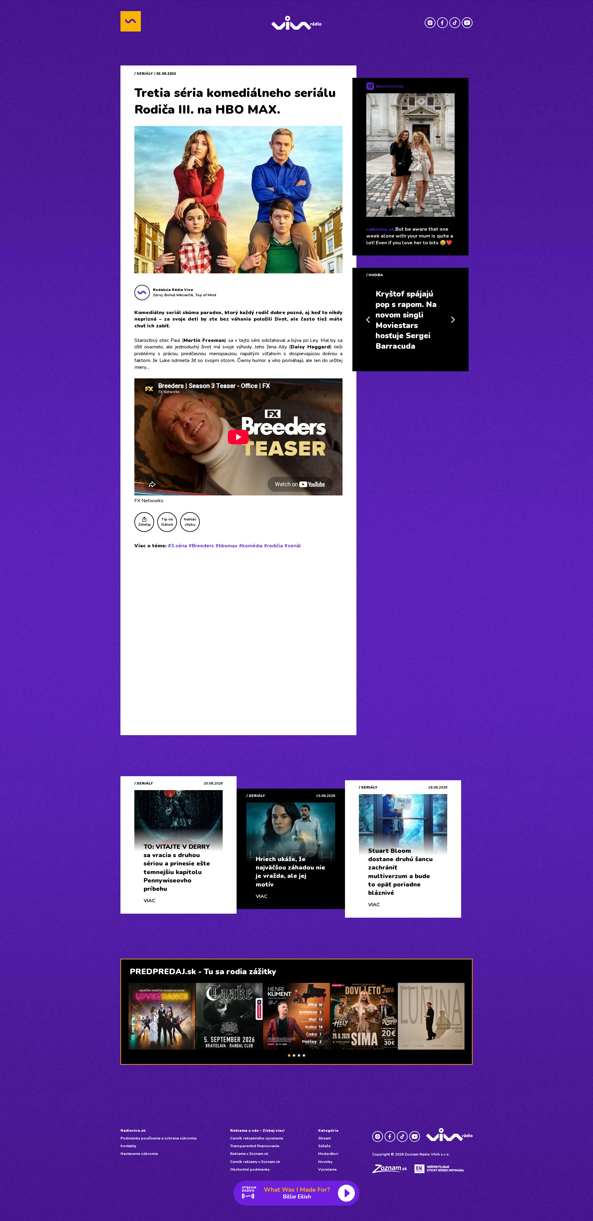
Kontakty (128, 1145)
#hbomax (227, 545)
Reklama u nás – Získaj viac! (257, 1130)
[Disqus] (238, 634)
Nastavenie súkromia (139, 1153)
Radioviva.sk (132, 1130)
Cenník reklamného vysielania (256, 1138)
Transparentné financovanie (254, 1145)
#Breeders (201, 545)
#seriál (292, 545)
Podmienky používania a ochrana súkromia (158, 1138)
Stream (324, 1138)
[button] (289, 1055)
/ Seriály (143, 73)
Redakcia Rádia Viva (173, 289)
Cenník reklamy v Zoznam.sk (255, 1161)
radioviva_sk (380, 229)
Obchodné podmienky (250, 1169)
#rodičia (273, 545)
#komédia (251, 545)
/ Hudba (374, 274)
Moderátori (328, 1153)
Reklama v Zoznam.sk (249, 1153)
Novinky (325, 1161)
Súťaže (324, 1145)
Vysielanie (327, 1169)
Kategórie (328, 1130)
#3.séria (177, 545)
